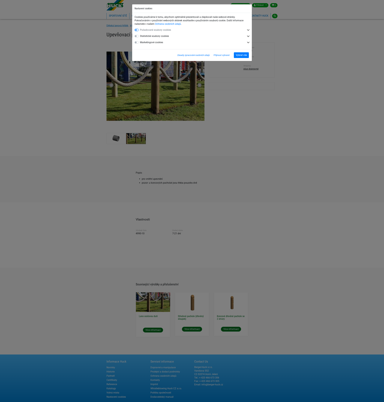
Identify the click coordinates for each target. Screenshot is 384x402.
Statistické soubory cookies (154, 36)
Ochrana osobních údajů (168, 23)
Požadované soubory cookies (155, 29)
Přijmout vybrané (222, 55)
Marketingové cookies (151, 42)
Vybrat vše (241, 55)
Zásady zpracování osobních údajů (193, 55)
